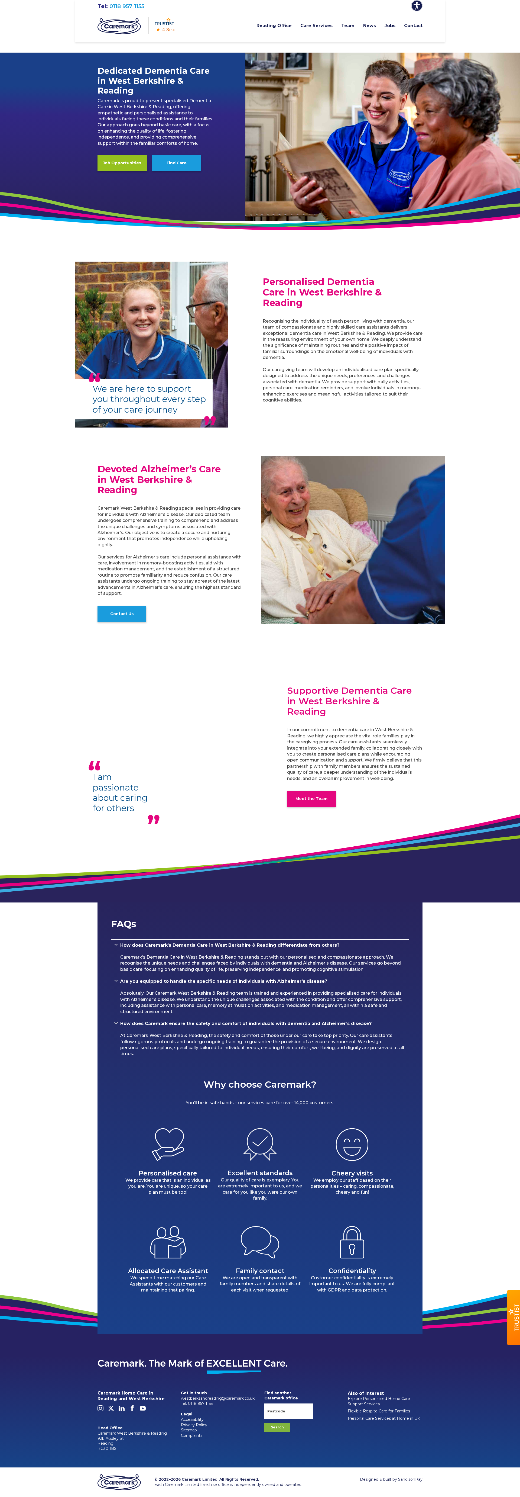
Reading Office (274, 25)
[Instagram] (100, 1410)
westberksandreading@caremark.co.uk (218, 1398)
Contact (413, 25)
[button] (513, 1317)
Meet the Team (311, 798)
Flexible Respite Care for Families (379, 1411)
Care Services (316, 25)
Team (348, 25)
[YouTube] (143, 1410)
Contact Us (122, 613)
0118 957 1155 (126, 6)
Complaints (191, 1435)
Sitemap (189, 1430)
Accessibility (192, 1419)
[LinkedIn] (122, 1410)
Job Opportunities (122, 162)
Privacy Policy (194, 1424)
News (369, 25)
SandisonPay (410, 1479)
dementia (394, 321)
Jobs (390, 25)
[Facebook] (132, 1410)
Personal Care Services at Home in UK (384, 1418)
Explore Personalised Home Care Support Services (379, 1401)
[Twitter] (111, 1410)
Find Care (177, 162)
